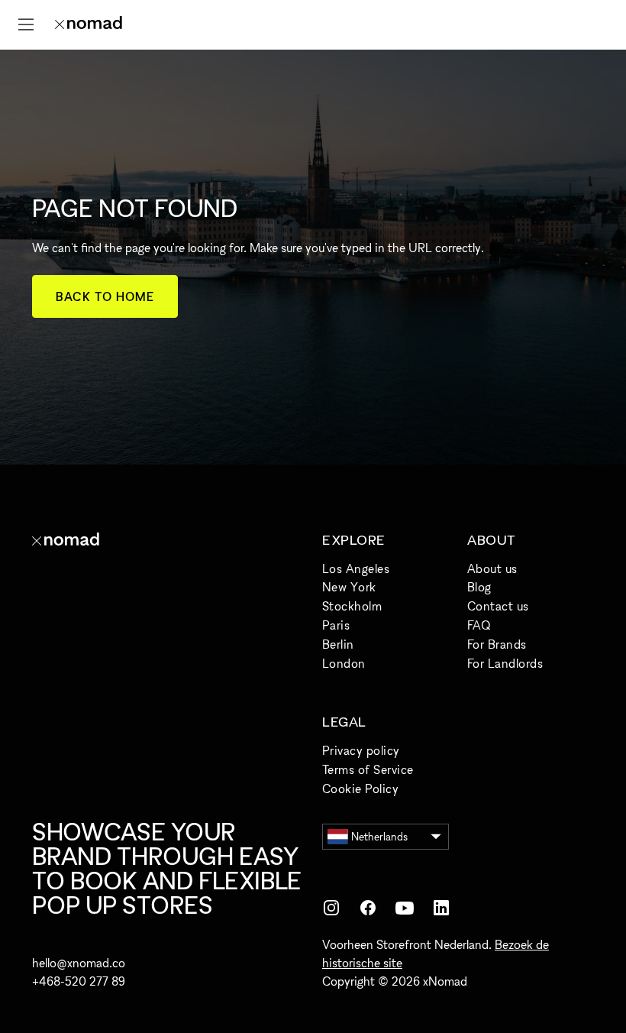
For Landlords (505, 663)
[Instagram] (331, 908)
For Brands (497, 644)
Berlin (338, 644)
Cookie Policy (360, 788)
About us (492, 568)
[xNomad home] (88, 24)
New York (349, 586)
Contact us (498, 606)
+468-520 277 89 (78, 981)
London (344, 663)
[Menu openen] (26, 24)
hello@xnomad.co (78, 962)
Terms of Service (368, 769)
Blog (479, 586)
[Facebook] (368, 908)
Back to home (105, 296)
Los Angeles (355, 568)
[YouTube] (404, 908)
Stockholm (352, 606)
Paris (336, 625)
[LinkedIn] (441, 908)
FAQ (478, 625)
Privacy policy (361, 750)
